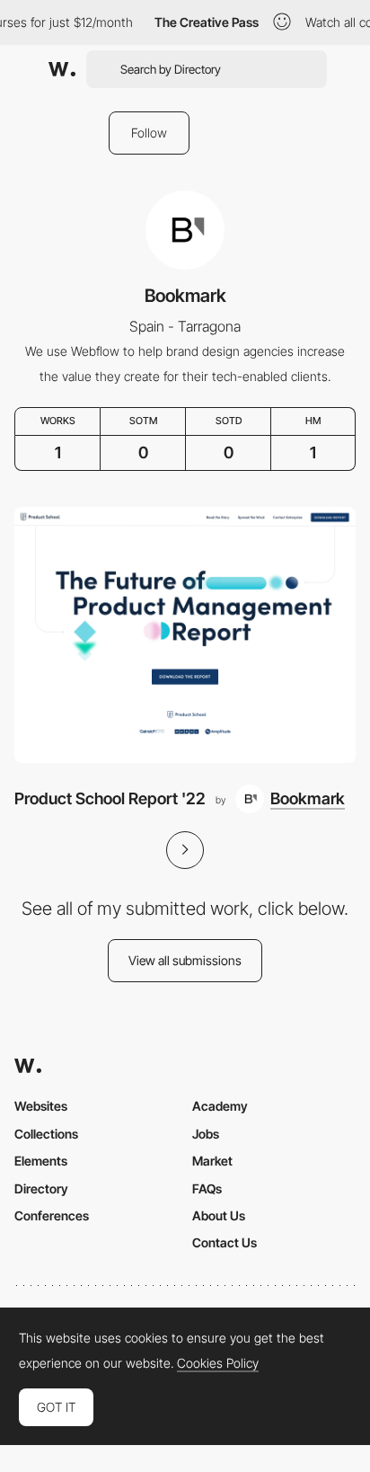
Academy (220, 1105)
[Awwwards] (61, 69)
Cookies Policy (218, 1363)
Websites (40, 1105)
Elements (40, 1160)
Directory (41, 1188)
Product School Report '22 (110, 798)
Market (212, 1160)
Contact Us (224, 1242)
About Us (218, 1215)
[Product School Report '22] (185, 635)
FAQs (207, 1188)
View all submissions (185, 960)
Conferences (51, 1215)
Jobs (205, 1133)
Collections (46, 1133)
